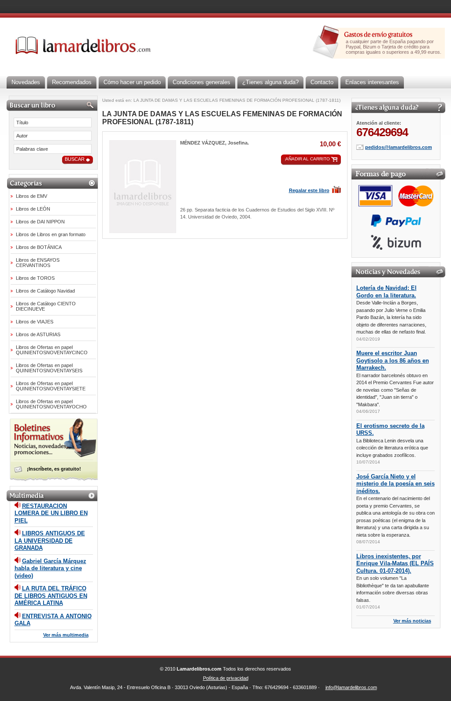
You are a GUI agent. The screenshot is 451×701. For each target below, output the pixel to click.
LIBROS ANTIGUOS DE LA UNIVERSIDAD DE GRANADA (50, 540)
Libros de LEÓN (33, 208)
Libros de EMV (31, 196)
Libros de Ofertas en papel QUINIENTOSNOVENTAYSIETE (50, 386)
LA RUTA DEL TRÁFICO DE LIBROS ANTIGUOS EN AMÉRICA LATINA (51, 595)
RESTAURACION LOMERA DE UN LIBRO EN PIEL (51, 513)
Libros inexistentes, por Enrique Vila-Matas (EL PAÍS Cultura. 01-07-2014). (395, 563)
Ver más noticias (412, 620)
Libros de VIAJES (34, 321)
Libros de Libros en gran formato (50, 234)
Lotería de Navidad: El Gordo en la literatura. (386, 292)
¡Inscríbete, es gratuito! (54, 468)
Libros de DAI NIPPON (40, 221)
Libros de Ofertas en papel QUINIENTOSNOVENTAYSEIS (49, 368)
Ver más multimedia (66, 635)
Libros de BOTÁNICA (39, 247)
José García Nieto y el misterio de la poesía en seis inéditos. (395, 483)
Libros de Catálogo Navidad (45, 290)
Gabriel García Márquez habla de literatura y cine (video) (50, 568)
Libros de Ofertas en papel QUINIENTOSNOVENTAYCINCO (52, 350)
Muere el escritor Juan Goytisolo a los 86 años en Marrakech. (392, 360)
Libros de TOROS (35, 278)
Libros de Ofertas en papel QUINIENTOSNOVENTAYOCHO (51, 404)
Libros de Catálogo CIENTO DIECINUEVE (46, 306)
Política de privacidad (225, 678)
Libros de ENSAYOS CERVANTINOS (37, 262)
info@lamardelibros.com (351, 687)
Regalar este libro (309, 190)
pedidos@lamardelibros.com (398, 147)
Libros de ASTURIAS (38, 334)
